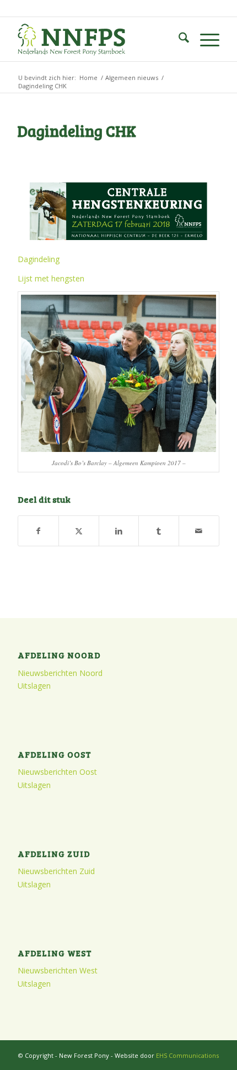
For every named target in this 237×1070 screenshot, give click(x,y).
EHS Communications (187, 1055)
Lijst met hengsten (51, 278)
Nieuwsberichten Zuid (56, 871)
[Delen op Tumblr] (159, 531)
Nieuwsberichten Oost (57, 771)
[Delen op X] (79, 531)
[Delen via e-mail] (199, 531)
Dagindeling (39, 259)
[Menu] (204, 39)
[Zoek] (178, 39)
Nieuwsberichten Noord (60, 673)
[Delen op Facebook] (38, 531)
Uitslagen (34, 685)
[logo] (98, 39)
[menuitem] (178, 39)
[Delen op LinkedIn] (119, 531)
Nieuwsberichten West (58, 970)
